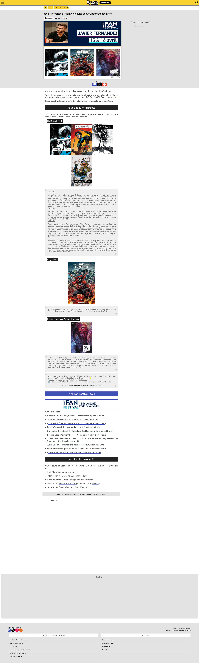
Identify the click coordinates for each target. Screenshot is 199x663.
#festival (75, 382)
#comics (83, 382)
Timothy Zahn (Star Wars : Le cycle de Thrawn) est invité (72, 419)
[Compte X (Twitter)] (13, 630)
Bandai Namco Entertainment (19, 650)
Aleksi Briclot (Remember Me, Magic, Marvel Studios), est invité (75, 445)
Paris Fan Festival (102, 91)
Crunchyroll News (107, 640)
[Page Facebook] (9, 630)
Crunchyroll (13, 646)
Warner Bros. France (16, 643)
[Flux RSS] (21, 630)
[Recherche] (196, 2)
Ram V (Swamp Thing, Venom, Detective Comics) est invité (74, 427)
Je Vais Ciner (106, 646)
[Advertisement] (55, 535)
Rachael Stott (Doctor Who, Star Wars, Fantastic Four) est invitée (76, 435)
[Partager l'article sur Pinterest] (104, 84)
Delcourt (83, 116)
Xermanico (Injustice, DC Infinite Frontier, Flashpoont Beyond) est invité (79, 431)
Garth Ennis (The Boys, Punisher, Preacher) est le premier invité (75, 415)
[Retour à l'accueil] (92, 2)
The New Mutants (85, 479)
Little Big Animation (108, 643)
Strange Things (69, 479)
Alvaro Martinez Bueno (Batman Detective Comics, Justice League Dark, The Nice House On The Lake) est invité (82, 439)
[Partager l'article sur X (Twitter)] (99, 84)
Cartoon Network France (18, 653)
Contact (174, 628)
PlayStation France (16, 656)
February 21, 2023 (95, 385)
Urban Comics (71, 116)
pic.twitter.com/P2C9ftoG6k (99, 382)
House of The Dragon (68, 483)
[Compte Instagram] (17, 630)
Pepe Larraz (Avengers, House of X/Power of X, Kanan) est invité (76, 448)
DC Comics (91, 97)
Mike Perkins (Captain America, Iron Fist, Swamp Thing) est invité (76, 423)
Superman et (78, 476)
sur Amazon (92, 494)
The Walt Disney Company (18, 640)
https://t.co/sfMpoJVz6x (60, 382)
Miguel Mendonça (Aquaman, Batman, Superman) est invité (74, 452)
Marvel (114, 95)
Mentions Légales (185, 628)
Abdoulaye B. (50, 18)
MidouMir (105, 650)
